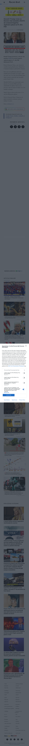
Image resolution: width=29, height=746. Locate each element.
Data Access (14, 399)
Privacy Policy (22, 399)
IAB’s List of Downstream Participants (16, 366)
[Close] (26, 346)
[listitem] (14, 370)
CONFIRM (8, 395)
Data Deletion (7, 399)
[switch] (24, 373)
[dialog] (14, 373)
